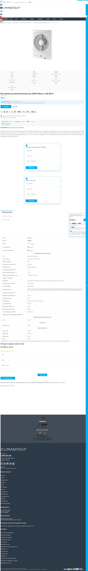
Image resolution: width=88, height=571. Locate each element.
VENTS (12, 75)
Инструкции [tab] (5, 219)
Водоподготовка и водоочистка (9, 546)
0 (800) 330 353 (21, 2)
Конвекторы (4, 549)
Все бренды (4, 487)
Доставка (40, 19)
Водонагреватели (5, 544)
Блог (54, 19)
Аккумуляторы (4, 553)
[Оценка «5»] (13, 351)
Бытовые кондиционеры (7, 532)
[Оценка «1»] (2, 351)
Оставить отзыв (7, 378)
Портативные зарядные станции (9, 560)
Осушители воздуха (6, 535)
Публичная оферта (5, 503)
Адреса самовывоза (6, 124)
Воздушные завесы (6, 539)
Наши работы (4, 491)
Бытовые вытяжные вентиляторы (15, 127)
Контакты (24, 19)
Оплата (32, 19)
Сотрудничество (5, 496)
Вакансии (3, 498)
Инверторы (4, 556)
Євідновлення (4, 501)
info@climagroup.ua (6, 2)
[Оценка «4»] (10, 351)
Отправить (31, 167)
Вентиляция (4, 542)
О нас (16, 19)
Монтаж (2, 489)
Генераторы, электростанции (8, 558)
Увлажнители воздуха (6, 537)
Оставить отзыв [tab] (7, 216)
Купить (7, 106)
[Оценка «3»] (7, 351)
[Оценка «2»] (5, 351)
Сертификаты (4, 494)
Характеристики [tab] (7, 212)
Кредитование (4, 480)
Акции (47, 19)
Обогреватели (4, 551)
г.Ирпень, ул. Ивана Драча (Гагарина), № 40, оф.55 (10, 124)
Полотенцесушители (6, 563)
